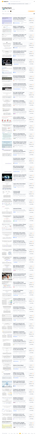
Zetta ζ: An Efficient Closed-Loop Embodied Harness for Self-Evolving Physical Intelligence (19, 283)
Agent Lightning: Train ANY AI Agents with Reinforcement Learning (18, 266)
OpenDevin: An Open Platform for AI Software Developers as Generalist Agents (19, 109)
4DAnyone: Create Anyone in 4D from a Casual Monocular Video (19, 60)
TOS (9, 433)
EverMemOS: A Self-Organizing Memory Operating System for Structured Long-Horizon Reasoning (19, 390)
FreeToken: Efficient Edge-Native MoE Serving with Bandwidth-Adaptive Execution (19, 18)
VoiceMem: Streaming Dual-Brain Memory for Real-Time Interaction (19, 84)
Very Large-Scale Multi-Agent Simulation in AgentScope (18, 93)
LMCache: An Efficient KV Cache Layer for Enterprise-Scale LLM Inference (19, 299)
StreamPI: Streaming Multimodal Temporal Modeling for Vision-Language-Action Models (19, 274)
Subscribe (26, 3)
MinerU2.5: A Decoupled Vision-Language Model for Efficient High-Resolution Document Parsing (20, 134)
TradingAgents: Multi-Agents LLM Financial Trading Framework (19, 35)
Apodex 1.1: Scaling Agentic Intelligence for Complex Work (19, 27)
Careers (17, 433)
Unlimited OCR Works (17, 208)
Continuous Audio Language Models (16, 192)
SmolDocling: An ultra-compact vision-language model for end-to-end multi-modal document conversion (19, 233)
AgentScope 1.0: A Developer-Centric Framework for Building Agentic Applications (19, 101)
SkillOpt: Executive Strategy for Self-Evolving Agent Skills (18, 373)
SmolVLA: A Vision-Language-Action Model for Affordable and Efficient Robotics (19, 423)
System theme (5, 433)
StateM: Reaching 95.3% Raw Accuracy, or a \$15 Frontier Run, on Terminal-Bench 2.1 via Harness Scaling (20, 241)
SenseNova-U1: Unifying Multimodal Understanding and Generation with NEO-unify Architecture (19, 151)
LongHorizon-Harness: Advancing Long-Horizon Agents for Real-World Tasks (19, 175)
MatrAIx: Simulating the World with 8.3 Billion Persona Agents (19, 382)
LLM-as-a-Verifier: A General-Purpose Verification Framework (19, 118)
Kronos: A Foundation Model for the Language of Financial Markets (19, 250)
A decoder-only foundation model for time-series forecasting (19, 349)
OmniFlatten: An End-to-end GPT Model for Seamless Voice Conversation (19, 415)
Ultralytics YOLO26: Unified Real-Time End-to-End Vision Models (19, 406)
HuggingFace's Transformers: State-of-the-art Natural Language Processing (20, 332)
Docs (34, 433)
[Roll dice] (34, 13)
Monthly (8, 11)
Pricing (32, 433)
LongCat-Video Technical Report (19, 183)
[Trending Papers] (10, 11)
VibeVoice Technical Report (18, 365)
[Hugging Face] (20, 433)
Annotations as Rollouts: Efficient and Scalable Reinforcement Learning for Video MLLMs (19, 225)
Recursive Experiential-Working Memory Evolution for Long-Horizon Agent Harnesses (19, 356)
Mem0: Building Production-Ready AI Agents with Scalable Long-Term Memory (20, 142)
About (14, 433)
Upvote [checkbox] (31, 18)
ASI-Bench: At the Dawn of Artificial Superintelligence (18, 398)
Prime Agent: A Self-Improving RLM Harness (17, 43)
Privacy (12, 433)
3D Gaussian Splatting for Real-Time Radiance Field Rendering (19, 76)
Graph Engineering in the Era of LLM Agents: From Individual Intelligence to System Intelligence (20, 200)
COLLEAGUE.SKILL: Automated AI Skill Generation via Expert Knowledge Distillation (19, 159)
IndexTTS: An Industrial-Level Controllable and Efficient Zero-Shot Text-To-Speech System (19, 324)
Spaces (29, 433)
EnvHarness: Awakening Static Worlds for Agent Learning (19, 316)
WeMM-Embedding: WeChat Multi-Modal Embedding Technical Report (19, 52)
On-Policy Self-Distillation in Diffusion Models (18, 291)
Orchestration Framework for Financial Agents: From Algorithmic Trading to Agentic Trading (20, 307)
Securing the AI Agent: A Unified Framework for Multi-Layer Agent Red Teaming (19, 68)
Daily (3, 11)
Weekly (5, 11)
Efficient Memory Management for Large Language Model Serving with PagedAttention (19, 126)
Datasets (26, 433)
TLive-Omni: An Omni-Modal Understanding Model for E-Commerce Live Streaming (18, 217)
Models (23, 433)
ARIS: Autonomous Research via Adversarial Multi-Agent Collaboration (18, 167)
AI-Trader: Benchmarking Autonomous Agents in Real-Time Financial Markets (19, 340)
